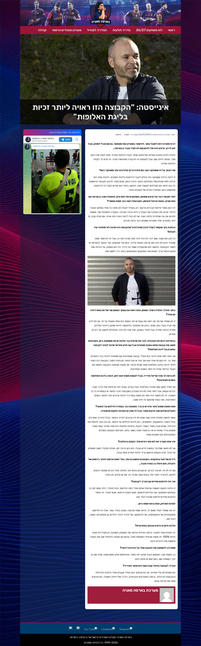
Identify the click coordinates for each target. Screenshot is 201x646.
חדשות (118, 134)
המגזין (126, 134)
